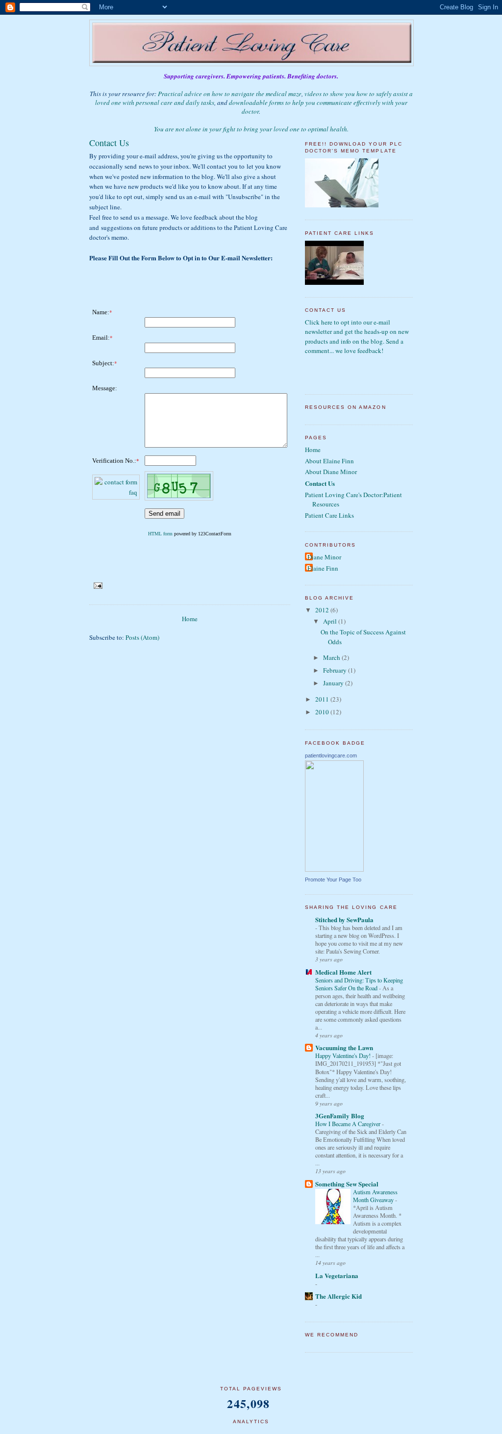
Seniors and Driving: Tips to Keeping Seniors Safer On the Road (359, 984)
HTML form (160, 533)
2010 (322, 711)
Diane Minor (324, 557)
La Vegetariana (336, 1275)
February (335, 670)
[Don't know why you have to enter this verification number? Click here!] (116, 492)
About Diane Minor (331, 471)
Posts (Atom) (142, 637)
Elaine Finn (322, 568)
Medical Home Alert (343, 972)
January (334, 683)
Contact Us (320, 483)
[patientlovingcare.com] (334, 869)
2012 (322, 609)
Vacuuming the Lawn (344, 1047)
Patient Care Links (329, 515)
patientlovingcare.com (331, 755)
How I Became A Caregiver (348, 1124)
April (330, 621)
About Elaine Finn (329, 460)
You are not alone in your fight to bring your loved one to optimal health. (251, 129)
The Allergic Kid (338, 1296)
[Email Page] (97, 585)
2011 (322, 699)
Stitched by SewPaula (344, 919)
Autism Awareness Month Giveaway (375, 1196)
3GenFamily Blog (339, 1115)
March (332, 657)
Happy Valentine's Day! (343, 1055)
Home (190, 618)
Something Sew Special (346, 1183)
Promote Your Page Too (333, 879)
